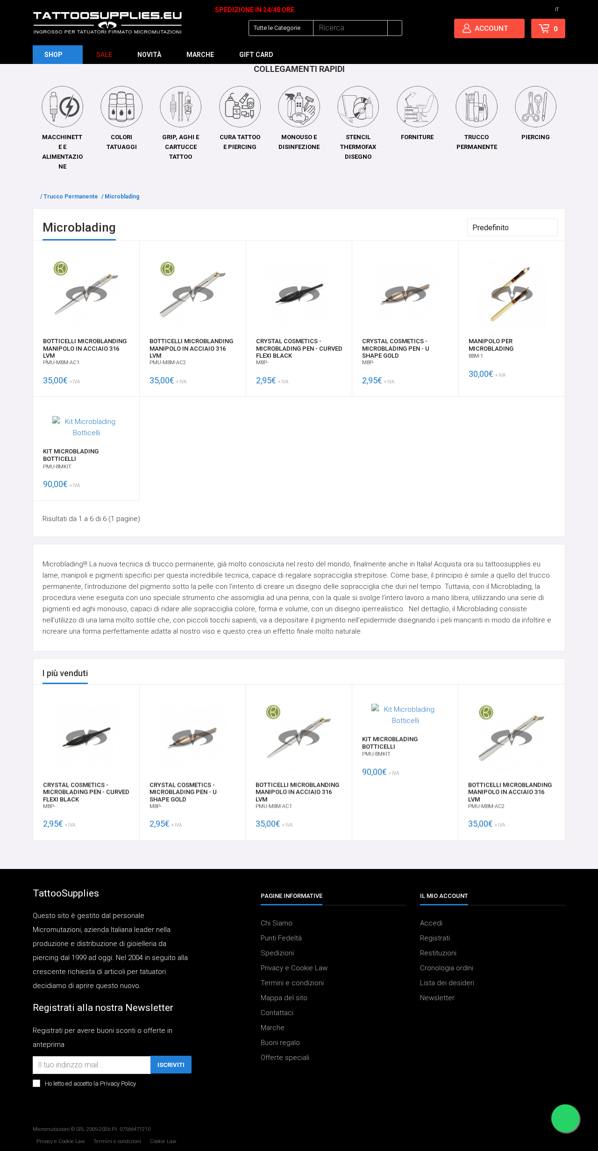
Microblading (122, 196)
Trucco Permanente (70, 196)
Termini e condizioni (292, 983)
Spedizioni (277, 953)
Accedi (431, 923)
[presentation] (540, 673)
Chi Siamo (276, 923)
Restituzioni (438, 953)
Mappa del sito (284, 998)
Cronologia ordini (446, 968)
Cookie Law (163, 1141)
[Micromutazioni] (107, 23)
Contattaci (277, 1013)
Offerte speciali (285, 1057)
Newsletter (437, 998)
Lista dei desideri (447, 983)
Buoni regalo (280, 1042)
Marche (273, 1028)
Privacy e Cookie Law (294, 968)
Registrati (435, 938)
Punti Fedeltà (281, 938)
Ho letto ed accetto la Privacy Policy (90, 1083)
